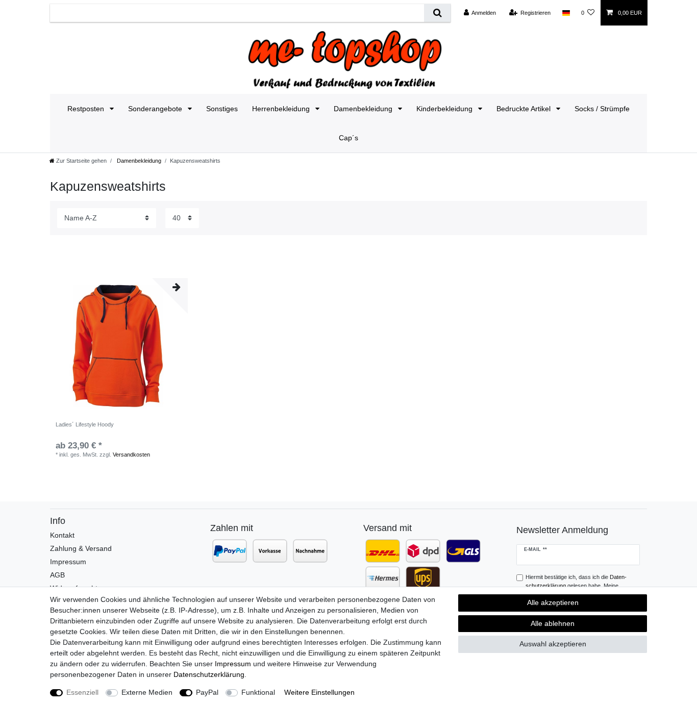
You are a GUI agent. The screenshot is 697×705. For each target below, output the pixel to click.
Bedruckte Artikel (524, 109)
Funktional (258, 692)
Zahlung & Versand (81, 548)
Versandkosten (131, 454)
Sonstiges (222, 109)
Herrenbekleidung (282, 109)
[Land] (565, 13)
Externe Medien (146, 692)
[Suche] (437, 13)
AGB (57, 575)
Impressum (68, 562)
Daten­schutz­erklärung (208, 674)
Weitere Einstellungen (319, 692)
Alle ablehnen (553, 623)
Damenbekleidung (364, 109)
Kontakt (62, 535)
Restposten (86, 109)
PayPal (207, 692)
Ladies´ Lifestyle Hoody (85, 424)
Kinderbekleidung (445, 109)
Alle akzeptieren (553, 602)
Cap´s (348, 138)
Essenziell (82, 692)
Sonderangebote (156, 109)
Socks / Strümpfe (602, 109)
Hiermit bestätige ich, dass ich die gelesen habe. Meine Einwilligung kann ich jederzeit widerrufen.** (579, 585)
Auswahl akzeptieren (552, 644)
